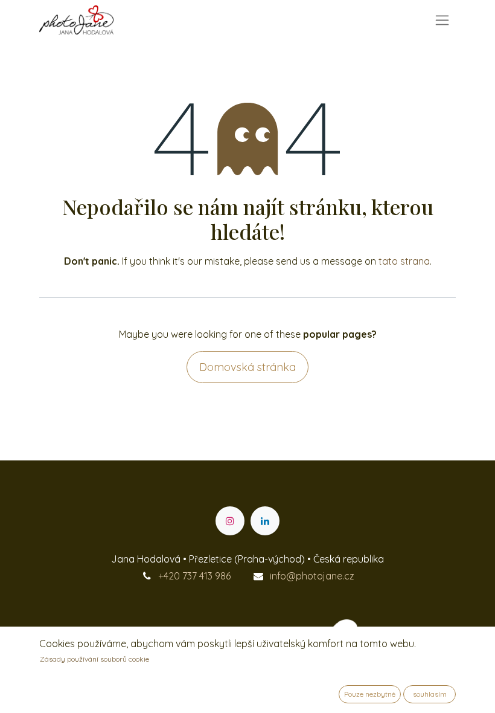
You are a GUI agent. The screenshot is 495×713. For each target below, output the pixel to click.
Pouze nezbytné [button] (369, 693)
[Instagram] (230, 520)
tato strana (404, 261)
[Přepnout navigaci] (442, 20)
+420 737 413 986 (194, 576)
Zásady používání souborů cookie (94, 658)
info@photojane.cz (312, 576)
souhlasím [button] (430, 693)
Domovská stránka (247, 367)
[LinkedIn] (265, 520)
